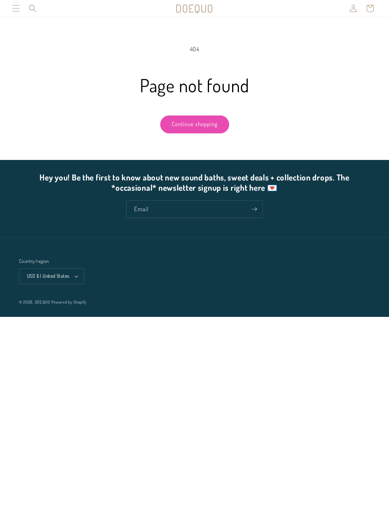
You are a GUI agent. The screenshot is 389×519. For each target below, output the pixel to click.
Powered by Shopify (69, 302)
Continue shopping (195, 124)
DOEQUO (42, 302)
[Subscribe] (254, 209)
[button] (16, 8)
